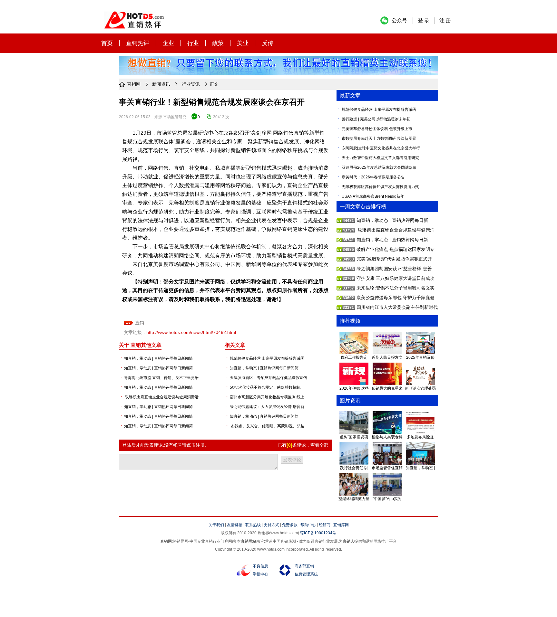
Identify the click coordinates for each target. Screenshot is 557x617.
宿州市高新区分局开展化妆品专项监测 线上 (267, 397)
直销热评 (137, 43)
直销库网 (341, 525)
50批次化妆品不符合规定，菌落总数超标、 (267, 387)
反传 (267, 43)
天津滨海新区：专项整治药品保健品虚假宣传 (268, 377)
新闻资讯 (161, 84)
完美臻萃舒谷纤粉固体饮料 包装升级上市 (377, 129)
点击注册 (196, 445)
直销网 (134, 84)
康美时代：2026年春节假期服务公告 (373, 177)
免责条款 (290, 525)
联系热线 (253, 525)
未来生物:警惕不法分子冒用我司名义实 (396, 287)
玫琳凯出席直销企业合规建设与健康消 (396, 230)
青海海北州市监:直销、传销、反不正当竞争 (161, 377)
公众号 (399, 20)
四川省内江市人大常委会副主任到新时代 (397, 307)
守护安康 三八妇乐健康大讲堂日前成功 (396, 278)
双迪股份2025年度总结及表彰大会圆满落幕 (379, 167)
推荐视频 (350, 321)
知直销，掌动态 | (420, 468)
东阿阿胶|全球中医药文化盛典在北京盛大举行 (381, 148)
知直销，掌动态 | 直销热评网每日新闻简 (158, 358)
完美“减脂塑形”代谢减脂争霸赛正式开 (394, 258)
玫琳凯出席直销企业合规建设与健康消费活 (161, 397)
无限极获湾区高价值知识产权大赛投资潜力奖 (380, 187)
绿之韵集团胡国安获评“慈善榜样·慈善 (394, 268)
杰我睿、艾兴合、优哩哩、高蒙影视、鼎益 (267, 426)
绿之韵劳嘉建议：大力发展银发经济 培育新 (267, 406)
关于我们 (216, 525)
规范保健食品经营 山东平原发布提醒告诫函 (267, 358)
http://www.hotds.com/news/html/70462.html (191, 332)
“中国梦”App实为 (387, 499)
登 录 (423, 20)
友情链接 (234, 525)
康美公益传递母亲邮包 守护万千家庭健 (396, 297)
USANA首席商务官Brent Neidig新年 (373, 196)
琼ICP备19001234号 (318, 533)
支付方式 (271, 525)
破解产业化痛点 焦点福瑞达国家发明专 (396, 249)
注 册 (445, 20)
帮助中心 (308, 525)
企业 (168, 43)
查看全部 (319, 445)
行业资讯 (191, 84)
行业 (193, 43)
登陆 (126, 445)
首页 (107, 43)
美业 (243, 43)
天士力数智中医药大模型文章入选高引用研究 (380, 158)
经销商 (324, 525)
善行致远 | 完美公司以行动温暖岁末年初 (376, 119)
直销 (299, 133)
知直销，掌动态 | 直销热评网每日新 (392, 220)
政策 (218, 43)
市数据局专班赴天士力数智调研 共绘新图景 (379, 138)
